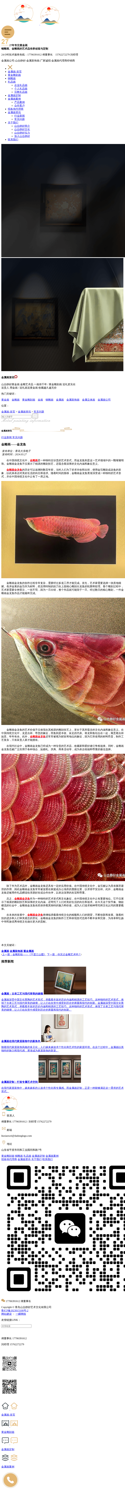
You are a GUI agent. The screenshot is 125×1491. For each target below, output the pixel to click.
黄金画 (5, 399)
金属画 (60, 399)
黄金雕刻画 (14, 75)
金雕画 (16, 399)
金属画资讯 (14, 112)
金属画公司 (104, 399)
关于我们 (13, 122)
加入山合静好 (22, 136)
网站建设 (6, 1314)
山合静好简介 (22, 126)
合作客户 (19, 105)
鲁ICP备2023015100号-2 (14, 1310)
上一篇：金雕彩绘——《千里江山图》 (24, 954)
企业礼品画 (20, 85)
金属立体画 (88, 399)
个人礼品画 (20, 88)
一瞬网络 (21, 1314)
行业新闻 (19, 115)
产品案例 (19, 102)
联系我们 (13, 139)
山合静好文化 (22, 129)
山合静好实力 (22, 132)
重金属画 (28, 951)
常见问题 (19, 119)
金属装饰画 (72, 399)
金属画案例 (14, 98)
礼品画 (12, 81)
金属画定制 (14, 95)
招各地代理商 (15, 109)
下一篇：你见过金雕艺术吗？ (64, 954)
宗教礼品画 (20, 92)
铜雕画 (12, 78)
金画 (40, 399)
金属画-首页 (15, 71)
